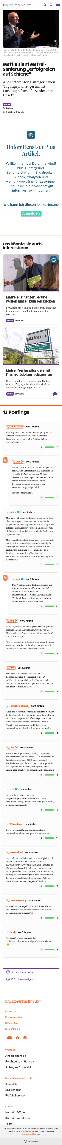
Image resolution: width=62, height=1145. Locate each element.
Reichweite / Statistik (19, 1061)
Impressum (11, 1011)
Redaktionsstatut (14, 1017)
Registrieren (13, 1090)
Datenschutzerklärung (30, 1134)
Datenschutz (12, 1022)
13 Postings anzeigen (22, 979)
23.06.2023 (19, 394)
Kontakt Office (15, 1112)
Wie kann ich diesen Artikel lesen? (31, 205)
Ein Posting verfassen (22, 971)
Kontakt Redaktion (17, 1118)
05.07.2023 (8, 112)
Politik (7, 104)
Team (8, 1124)
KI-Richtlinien (12, 1028)
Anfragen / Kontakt (18, 1067)
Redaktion (8, 108)
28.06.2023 (19, 321)
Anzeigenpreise (15, 1056)
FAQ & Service (15, 1095)
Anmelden (31, 213)
